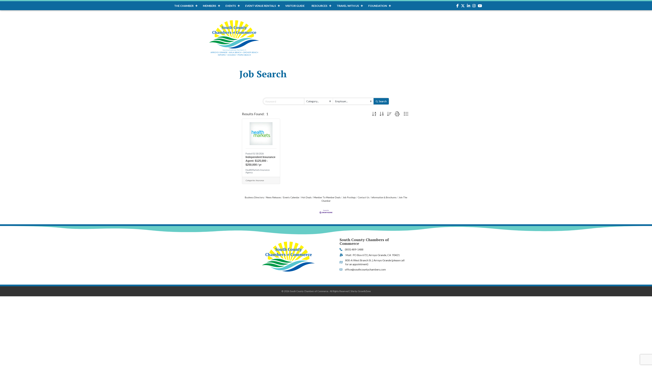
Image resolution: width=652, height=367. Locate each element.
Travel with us (348, 5)
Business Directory (254, 197)
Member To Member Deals (327, 197)
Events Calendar (291, 197)
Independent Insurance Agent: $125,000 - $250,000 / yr (260, 161)
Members (209, 5)
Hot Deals (306, 197)
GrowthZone (364, 291)
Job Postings (349, 197)
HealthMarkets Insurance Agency (258, 171)
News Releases (273, 197)
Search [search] (383, 101)
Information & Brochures (383, 197)
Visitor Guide (295, 5)
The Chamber (184, 5)
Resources (319, 5)
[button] (374, 113)
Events (230, 5)
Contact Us (363, 197)
